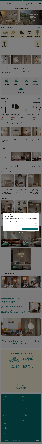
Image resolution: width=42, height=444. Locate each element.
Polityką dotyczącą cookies (23, 217)
